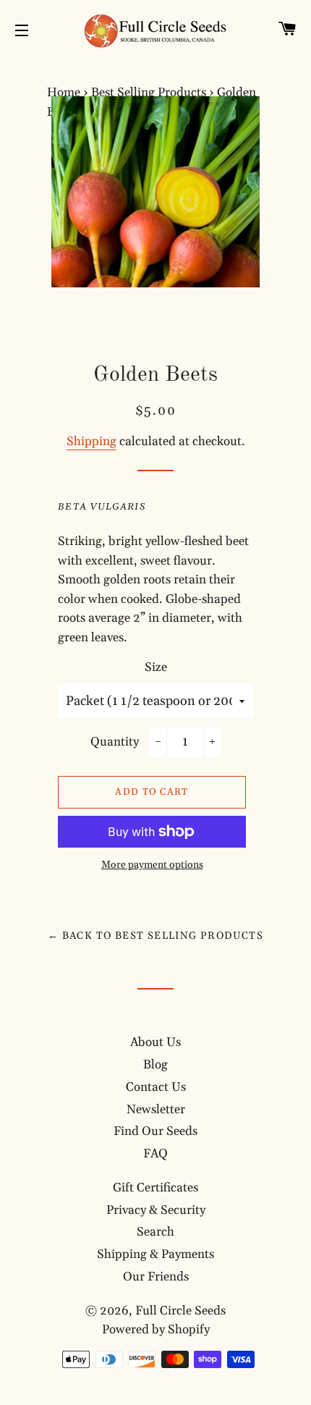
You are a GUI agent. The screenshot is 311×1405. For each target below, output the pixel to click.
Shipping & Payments (155, 1254)
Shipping (91, 442)
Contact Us (156, 1087)
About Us (155, 1042)
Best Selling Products (148, 93)
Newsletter (156, 1110)
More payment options (152, 865)
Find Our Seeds (155, 1131)
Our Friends (156, 1277)
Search (155, 1232)
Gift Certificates (155, 1188)
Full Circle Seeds (180, 1311)
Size (156, 667)
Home (63, 93)
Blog (155, 1065)
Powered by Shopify (156, 1330)
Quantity (114, 742)
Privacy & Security (155, 1210)
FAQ (155, 1154)
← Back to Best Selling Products (155, 935)
